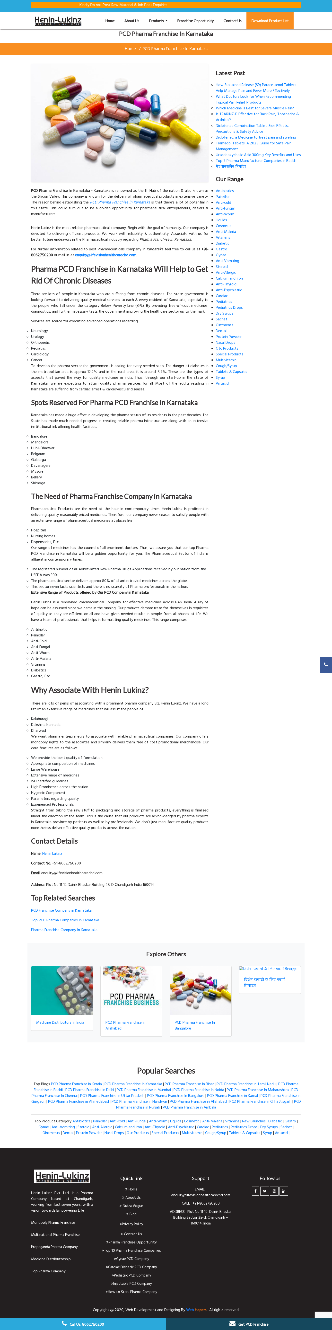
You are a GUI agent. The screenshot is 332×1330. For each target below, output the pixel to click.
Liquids (221, 220)
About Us (132, 1198)
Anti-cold (223, 203)
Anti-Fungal (225, 208)
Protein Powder (229, 337)
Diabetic (222, 243)
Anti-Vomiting (227, 261)
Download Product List (270, 20)
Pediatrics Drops (229, 308)
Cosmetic (223, 226)
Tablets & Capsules (231, 372)
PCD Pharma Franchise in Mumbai (144, 1090)
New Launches (254, 1121)
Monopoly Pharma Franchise (53, 1223)
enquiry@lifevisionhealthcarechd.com (200, 1195)
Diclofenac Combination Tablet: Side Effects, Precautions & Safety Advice (252, 129)
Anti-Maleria (226, 232)
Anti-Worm (225, 214)
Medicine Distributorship (51, 1259)
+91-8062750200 (206, 1204)
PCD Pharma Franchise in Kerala (76, 1084)
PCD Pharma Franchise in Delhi (89, 1090)
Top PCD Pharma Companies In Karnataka (65, 920)
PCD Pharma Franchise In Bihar (189, 1084)
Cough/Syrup (226, 366)
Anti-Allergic (226, 273)
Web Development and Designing (153, 1310)
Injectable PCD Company (132, 1284)
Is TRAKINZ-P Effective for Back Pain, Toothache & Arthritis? (257, 117)
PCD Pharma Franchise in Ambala (189, 1107)
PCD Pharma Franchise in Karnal (232, 1096)
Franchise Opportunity (195, 20)
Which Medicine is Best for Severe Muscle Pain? (255, 108)
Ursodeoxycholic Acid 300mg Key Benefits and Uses (258, 155)
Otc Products (227, 348)
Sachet (221, 319)
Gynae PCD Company (132, 1259)
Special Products (229, 354)
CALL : (187, 1204)
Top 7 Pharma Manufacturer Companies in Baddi (256, 161)
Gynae (221, 255)
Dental (221, 331)
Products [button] (157, 20)
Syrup (220, 378)
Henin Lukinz (52, 854)
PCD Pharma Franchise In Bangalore (195, 1026)
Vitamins (223, 238)
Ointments (224, 325)
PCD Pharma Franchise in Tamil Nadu (246, 1084)
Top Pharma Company (48, 1271)
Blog (133, 1214)
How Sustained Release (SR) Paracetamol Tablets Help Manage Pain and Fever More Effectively (256, 88)
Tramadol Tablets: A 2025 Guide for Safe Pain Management (253, 146)
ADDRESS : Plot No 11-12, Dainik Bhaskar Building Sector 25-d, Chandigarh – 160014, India (201, 1217)
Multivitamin (226, 360)
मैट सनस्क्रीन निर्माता (231, 167)
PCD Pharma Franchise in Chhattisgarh (260, 1102)
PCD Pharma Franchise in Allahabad (125, 1026)
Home (112, 20)
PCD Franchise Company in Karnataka (61, 910)
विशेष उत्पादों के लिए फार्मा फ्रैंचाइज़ (264, 983)
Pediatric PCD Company (132, 1275)
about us (131, 20)
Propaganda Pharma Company (54, 1247)
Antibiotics (225, 191)
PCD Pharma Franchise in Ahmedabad (78, 1102)
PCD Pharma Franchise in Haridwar (139, 1102)
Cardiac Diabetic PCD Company (132, 1267)
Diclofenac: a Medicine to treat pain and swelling (256, 137)
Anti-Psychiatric (229, 290)
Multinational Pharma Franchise (55, 1235)
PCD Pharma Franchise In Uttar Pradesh (112, 1096)
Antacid (222, 383)
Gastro (221, 249)
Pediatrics (224, 302)
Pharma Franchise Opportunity (133, 1242)
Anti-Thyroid (226, 284)
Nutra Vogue (132, 1206)
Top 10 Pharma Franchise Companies (132, 1251)
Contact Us (132, 1234)
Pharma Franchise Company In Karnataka (64, 930)
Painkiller (223, 197)
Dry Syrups (224, 313)
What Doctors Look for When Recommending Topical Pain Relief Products (253, 100)
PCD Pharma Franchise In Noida (199, 1090)
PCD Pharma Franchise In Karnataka (175, 49)
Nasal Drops (225, 343)
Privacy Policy (132, 1224)
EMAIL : (200, 1189)
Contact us (233, 20)
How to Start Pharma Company (132, 1292)
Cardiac (222, 296)
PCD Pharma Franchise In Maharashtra (258, 1090)
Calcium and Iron (229, 278)
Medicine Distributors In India (60, 1023)
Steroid (222, 267)
